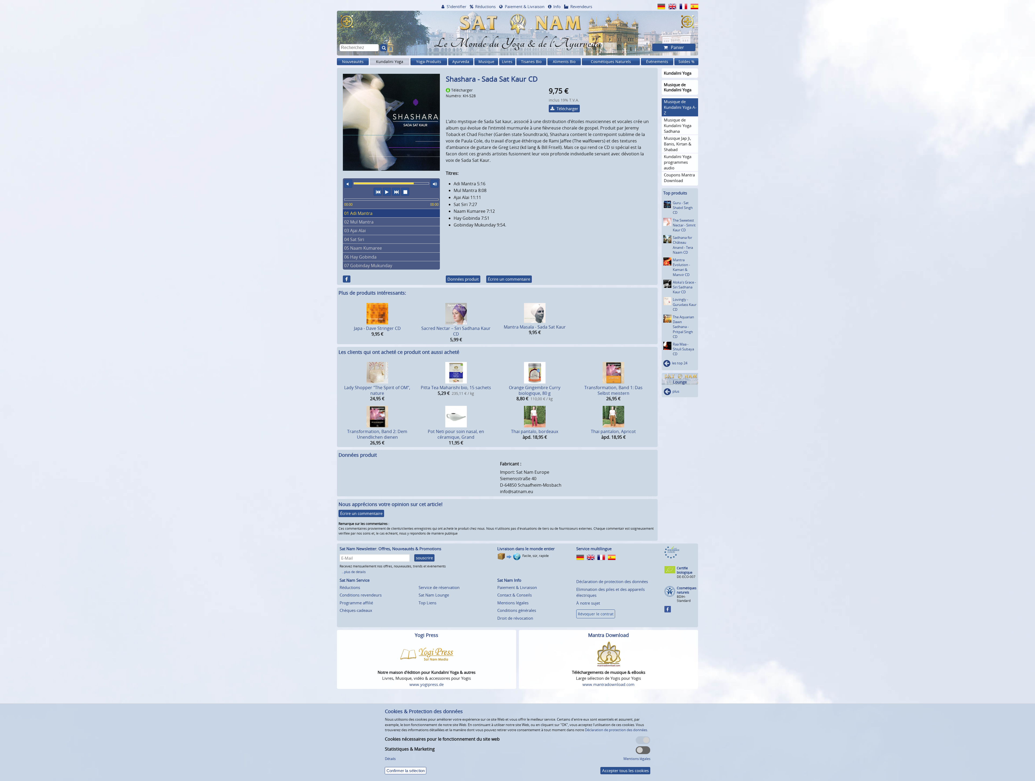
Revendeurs (581, 6)
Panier (677, 47)
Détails (390, 758)
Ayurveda (460, 61)
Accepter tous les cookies (625, 770)
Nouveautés (353, 61)
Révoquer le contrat (595, 613)
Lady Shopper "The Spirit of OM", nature (377, 390)
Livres (507, 61)
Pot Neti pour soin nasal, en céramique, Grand (456, 434)
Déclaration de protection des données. (616, 729)
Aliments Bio (564, 61)
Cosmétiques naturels (686, 590)
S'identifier (456, 6)
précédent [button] (378, 192)
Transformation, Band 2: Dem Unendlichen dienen (377, 434)
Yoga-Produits (428, 61)
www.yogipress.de (426, 684)
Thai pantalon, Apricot (613, 431)
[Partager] (346, 279)
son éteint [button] (348, 184)
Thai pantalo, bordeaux (534, 431)
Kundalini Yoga (389, 61)
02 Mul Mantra (359, 222)
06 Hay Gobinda (360, 257)
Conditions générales (516, 610)
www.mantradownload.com (608, 684)
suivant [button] (396, 192)
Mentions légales (513, 602)
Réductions (485, 6)
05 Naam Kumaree (363, 248)
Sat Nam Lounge (434, 595)
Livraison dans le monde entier (526, 548)
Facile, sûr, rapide (535, 555)
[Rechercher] (383, 47)
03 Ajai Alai (355, 230)
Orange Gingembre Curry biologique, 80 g (534, 390)
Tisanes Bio (531, 61)
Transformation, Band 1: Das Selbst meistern (613, 390)
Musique (486, 61)
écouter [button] (387, 192)
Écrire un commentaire (509, 279)
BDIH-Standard (684, 598)
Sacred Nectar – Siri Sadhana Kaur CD (456, 331)
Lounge (680, 382)
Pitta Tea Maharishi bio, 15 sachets (456, 387)
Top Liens (427, 602)
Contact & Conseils (514, 595)
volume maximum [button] (434, 184)
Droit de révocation (515, 618)
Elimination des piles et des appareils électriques (610, 592)
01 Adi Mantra (358, 213)
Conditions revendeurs (361, 595)
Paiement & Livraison (524, 6)
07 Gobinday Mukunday (368, 266)
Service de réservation (439, 587)
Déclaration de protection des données (612, 581)
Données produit (463, 279)
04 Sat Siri (354, 239)
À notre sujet (588, 603)
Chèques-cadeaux (356, 610)
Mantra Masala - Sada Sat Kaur (535, 327)
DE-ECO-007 (686, 576)
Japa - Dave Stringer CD (377, 328)
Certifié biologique (684, 570)
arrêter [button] (405, 192)
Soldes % (686, 61)
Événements (657, 61)
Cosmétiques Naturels (611, 61)
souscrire (424, 557)
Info (557, 6)
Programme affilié (356, 602)
